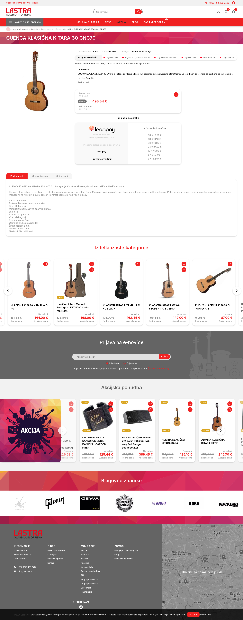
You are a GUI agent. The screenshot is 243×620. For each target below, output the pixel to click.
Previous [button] (8, 290)
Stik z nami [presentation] (62, 176)
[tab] (17, 176)
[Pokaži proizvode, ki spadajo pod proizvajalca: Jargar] (124, 503)
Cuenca (94, 51)
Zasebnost (86, 588)
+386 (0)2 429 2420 (217, 3)
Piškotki (84, 575)
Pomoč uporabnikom (90, 571)
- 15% (109, 402)
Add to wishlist (176, 94)
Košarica (85, 563)
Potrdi (193, 614)
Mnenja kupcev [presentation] (40, 176)
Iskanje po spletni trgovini (126, 550)
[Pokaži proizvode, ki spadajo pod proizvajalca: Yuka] (20, 503)
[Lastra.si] (31, 534)
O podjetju (52, 554)
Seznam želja (87, 567)
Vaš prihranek (86, 106)
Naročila (85, 554)
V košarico (45, 264)
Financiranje (86, 592)
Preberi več (205, 614)
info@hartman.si (25, 571)
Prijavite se (114, 363)
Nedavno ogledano (123, 558)
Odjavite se (132, 363)
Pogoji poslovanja (89, 579)
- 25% (69, 402)
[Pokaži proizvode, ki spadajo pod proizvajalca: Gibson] (55, 503)
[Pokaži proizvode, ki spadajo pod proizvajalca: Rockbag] (228, 503)
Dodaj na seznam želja (91, 264)
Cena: (82, 101)
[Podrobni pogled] (37, 80)
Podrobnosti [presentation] (16, 176)
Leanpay (101, 151)
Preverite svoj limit (102, 159)
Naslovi (84, 558)
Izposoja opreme (55, 558)
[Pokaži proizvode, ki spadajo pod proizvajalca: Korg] (194, 503)
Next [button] (237, 290)
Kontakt (51, 563)
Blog (116, 554)
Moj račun (85, 550)
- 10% (148, 402)
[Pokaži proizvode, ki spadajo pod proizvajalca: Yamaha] (159, 503)
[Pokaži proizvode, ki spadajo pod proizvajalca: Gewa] (90, 503)
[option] (29, 292)
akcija (71, 431)
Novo (60, 297)
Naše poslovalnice (56, 550)
